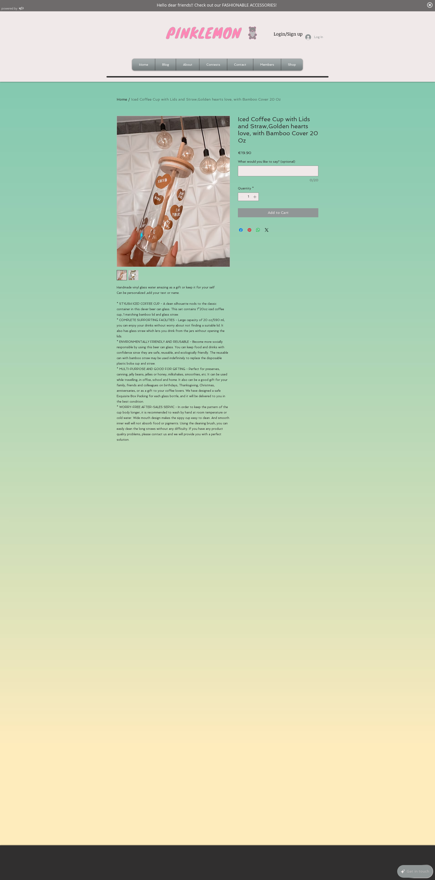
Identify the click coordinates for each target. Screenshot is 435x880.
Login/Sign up (288, 34)
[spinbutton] (248, 197)
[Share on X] (266, 230)
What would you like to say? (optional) (266, 161)
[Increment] (255, 197)
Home (122, 99)
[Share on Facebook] (241, 230)
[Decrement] (241, 197)
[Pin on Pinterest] (249, 230)
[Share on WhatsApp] (258, 230)
